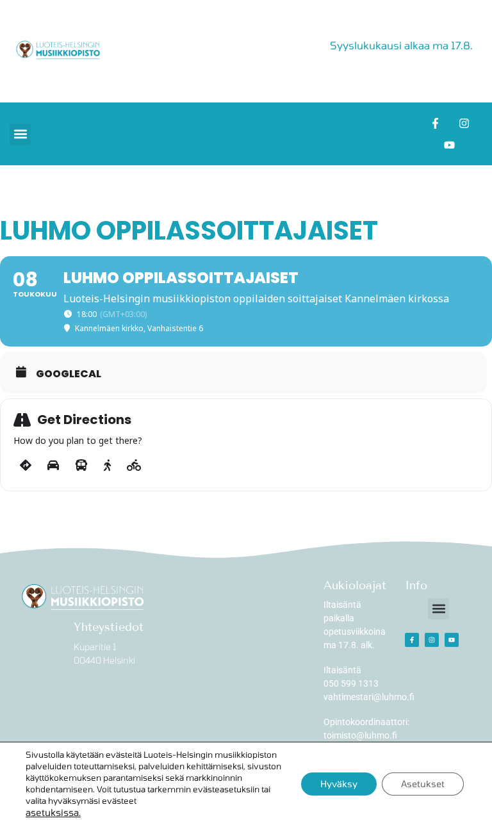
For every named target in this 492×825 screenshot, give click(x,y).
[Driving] (53, 465)
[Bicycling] (134, 465)
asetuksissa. (53, 812)
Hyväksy (338, 783)
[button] (20, 134)
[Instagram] (464, 123)
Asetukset (423, 783)
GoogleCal (68, 374)
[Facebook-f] (435, 123)
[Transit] (81, 465)
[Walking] (107, 465)
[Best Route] (25, 465)
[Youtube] (450, 145)
